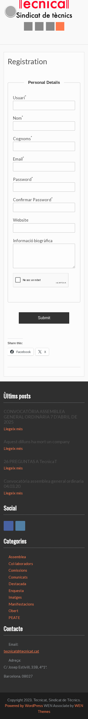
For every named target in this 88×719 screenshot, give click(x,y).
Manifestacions (21, 604)
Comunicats (18, 577)
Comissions (18, 570)
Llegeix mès (13, 429)
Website (20, 220)
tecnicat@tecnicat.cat (21, 651)
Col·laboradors (21, 563)
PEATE (14, 617)
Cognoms (22, 138)
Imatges (15, 597)
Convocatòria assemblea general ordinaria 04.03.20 (44, 483)
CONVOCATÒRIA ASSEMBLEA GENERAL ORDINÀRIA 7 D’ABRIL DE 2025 (40, 417)
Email (18, 159)
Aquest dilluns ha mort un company (37, 441)
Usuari (19, 97)
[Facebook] (8, 526)
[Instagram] (20, 526)
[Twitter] (50, 26)
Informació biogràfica (33, 240)
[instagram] (39, 26)
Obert (13, 610)
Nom (18, 118)
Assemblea (17, 557)
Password (23, 179)
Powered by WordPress (24, 706)
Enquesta (16, 590)
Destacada (17, 583)
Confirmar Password (33, 199)
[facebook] (28, 26)
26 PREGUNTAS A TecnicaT (30, 461)
